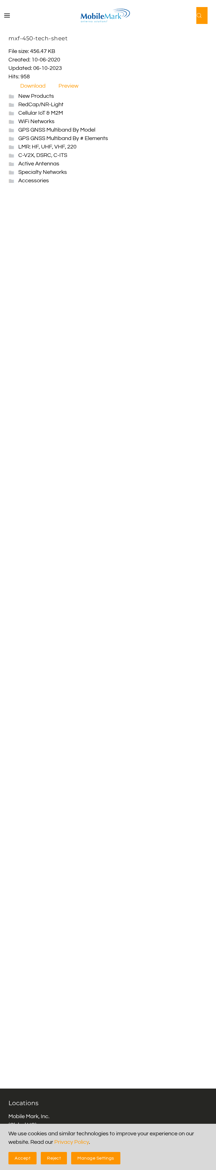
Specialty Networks (42, 172)
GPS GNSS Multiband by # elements (63, 138)
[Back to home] (108, 15)
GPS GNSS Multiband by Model (56, 130)
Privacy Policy (71, 1142)
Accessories (33, 180)
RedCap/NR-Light (41, 104)
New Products (36, 96)
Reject (54, 1158)
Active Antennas (38, 164)
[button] (9, 15)
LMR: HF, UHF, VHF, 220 (47, 147)
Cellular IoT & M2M (40, 113)
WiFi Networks (36, 121)
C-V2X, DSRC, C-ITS (42, 155)
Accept (22, 1158)
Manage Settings (95, 1158)
